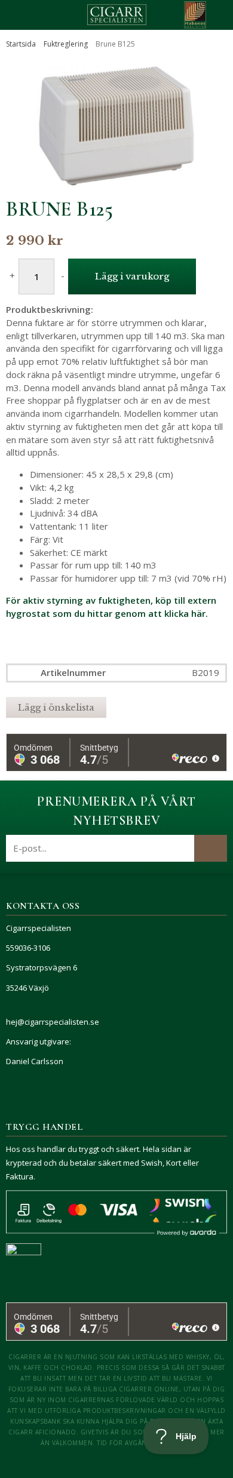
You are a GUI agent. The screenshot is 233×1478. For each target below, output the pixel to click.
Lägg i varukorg (132, 276)
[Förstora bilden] (116, 126)
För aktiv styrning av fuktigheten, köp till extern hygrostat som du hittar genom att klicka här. (111, 606)
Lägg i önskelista (56, 707)
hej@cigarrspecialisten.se (52, 1021)
